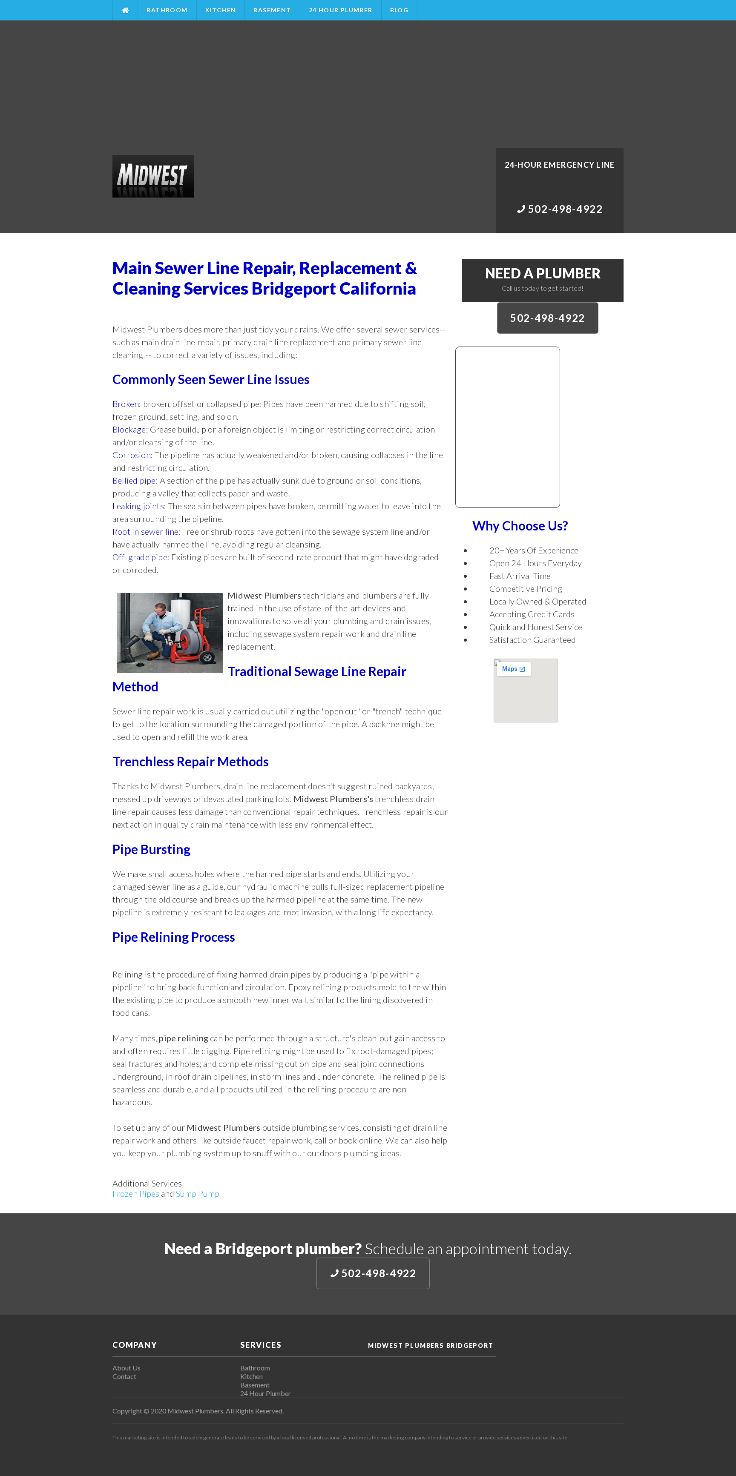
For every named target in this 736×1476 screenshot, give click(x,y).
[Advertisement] (368, 84)
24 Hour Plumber (341, 10)
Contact (124, 1376)
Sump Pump (197, 1193)
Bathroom (167, 10)
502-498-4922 (547, 318)
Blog (399, 10)
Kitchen (220, 10)
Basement (272, 10)
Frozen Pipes (135, 1193)
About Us (126, 1368)
